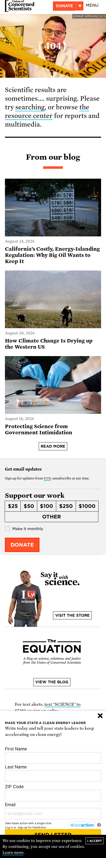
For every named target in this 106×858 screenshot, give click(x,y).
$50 (29, 506)
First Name (16, 748)
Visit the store (72, 615)
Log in (9, 827)
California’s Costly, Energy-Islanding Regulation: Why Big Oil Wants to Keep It (52, 255)
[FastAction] (81, 825)
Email (10, 804)
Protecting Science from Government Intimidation (38, 429)
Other (51, 517)
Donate (64, 6)
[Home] (20, 6)
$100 (46, 506)
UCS (47, 478)
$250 (66, 506)
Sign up (22, 827)
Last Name (16, 766)
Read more (53, 446)
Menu (92, 5)
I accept (94, 841)
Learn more (12, 852)
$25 (13, 506)
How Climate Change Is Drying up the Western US (48, 344)
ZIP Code (14, 786)
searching (30, 107)
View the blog (51, 682)
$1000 (87, 506)
